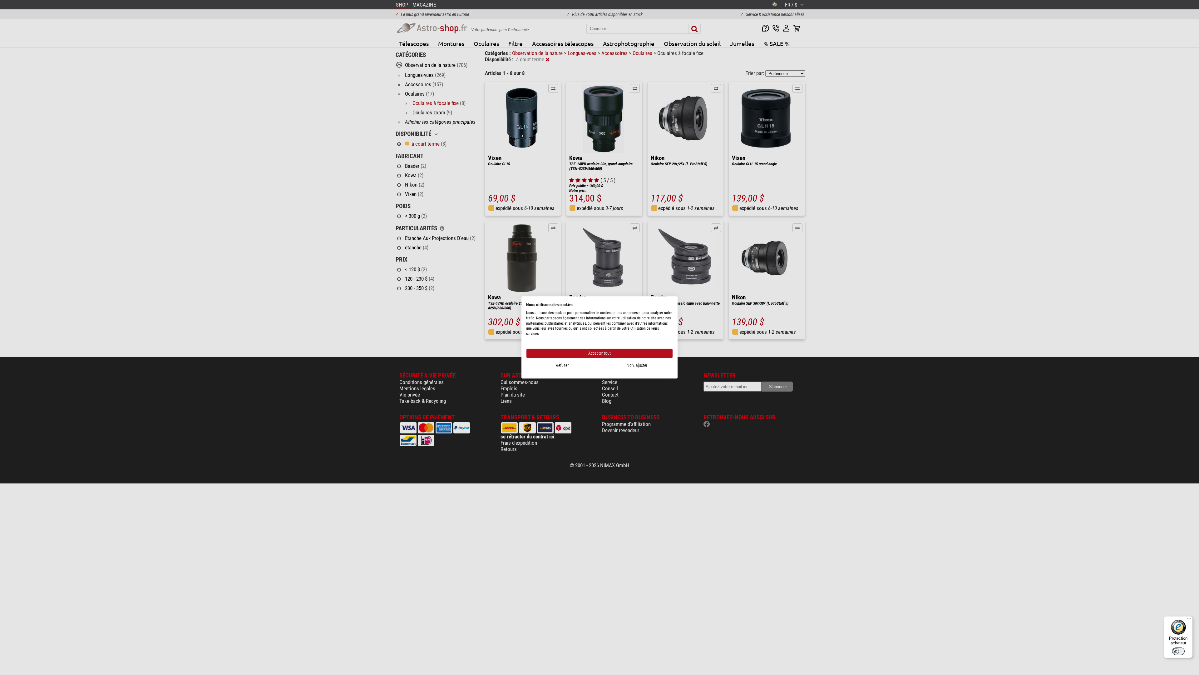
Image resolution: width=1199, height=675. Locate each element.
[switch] (1178, 651)
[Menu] (1189, 620)
